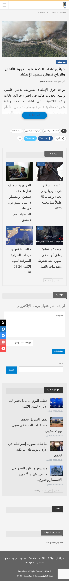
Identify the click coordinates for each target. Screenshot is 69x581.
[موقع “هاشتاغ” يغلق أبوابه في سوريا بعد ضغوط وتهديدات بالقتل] (49, 235)
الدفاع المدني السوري (51, 131)
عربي (14, 558)
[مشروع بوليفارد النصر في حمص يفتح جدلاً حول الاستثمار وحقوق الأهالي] (56, 471)
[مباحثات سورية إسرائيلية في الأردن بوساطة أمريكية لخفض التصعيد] (56, 446)
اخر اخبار (41, 164)
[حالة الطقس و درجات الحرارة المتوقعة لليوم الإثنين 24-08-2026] (19, 235)
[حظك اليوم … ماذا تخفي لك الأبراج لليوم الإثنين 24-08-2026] (56, 403)
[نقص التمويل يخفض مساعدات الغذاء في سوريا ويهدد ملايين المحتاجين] (56, 422)
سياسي (10, 164)
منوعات (32, 558)
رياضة (50, 558)
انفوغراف (29, 563)
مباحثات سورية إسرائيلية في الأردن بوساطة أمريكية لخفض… (35, 449)
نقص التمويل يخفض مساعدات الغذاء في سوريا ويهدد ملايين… (36, 425)
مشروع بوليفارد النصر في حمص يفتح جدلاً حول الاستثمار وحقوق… (37, 474)
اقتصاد (42, 558)
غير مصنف (61, 62)
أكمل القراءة (34, 115)
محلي (40, 228)
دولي (6, 558)
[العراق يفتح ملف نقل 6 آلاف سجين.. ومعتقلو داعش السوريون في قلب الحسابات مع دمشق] (19, 171)
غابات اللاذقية (17, 131)
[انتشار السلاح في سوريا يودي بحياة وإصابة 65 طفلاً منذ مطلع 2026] (49, 171)
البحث (60, 364)
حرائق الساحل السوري (32, 131)
